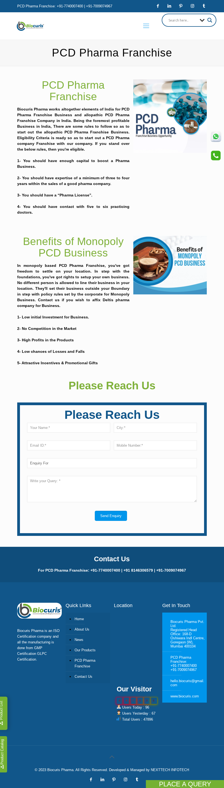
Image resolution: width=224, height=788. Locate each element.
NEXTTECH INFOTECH (169, 770)
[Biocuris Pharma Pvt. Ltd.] (30, 26)
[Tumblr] (204, 6)
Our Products (85, 650)
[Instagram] (192, 6)
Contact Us (83, 676)
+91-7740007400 (183, 666)
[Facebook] (158, 6)
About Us (82, 629)
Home (79, 619)
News (79, 640)
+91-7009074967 (183, 670)
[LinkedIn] (169, 6)
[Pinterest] (181, 6)
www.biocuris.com (184, 696)
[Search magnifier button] (210, 20)
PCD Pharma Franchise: (180, 659)
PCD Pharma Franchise (85, 663)
